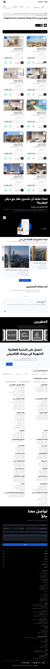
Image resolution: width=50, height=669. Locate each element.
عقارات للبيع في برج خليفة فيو (19, 405)
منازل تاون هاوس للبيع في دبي (42, 401)
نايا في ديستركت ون (44, 496)
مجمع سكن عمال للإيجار (43, 485)
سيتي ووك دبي (18, 374)
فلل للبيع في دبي (45, 400)
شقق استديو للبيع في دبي (43, 386)
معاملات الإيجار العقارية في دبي (42, 487)
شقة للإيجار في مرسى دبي (43, 448)
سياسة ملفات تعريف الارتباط (16, 665)
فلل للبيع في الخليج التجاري (43, 458)
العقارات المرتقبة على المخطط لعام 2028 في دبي (16, 496)
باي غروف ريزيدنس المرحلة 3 (43, 494)
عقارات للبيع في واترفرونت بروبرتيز (19, 409)
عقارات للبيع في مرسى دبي (20, 400)
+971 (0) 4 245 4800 (43, 613)
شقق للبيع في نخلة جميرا (20, 396)
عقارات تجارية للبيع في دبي (43, 409)
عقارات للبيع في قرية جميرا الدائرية (19, 402)
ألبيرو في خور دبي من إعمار (43, 503)
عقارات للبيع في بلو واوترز (43, 472)
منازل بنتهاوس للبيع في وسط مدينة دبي (18, 434)
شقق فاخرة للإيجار (44, 436)
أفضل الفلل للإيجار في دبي (20, 418)
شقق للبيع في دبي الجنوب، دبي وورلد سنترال (17, 392)
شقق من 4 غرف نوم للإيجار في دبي (41, 419)
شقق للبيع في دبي (33, 13)
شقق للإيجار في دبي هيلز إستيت (19, 471)
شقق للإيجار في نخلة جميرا (20, 448)
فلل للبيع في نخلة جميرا (20, 451)
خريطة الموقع (23, 665)
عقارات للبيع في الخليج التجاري (42, 457)
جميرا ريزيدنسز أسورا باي (43, 498)
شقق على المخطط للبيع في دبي (42, 441)
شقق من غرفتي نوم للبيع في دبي (42, 388)
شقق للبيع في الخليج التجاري (42, 455)
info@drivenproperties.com (38, 616)
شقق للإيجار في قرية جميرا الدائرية (19, 479)
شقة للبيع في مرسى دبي (43, 447)
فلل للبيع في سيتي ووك (43, 466)
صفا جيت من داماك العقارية (43, 499)
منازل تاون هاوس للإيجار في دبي (19, 419)
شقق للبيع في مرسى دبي (20, 390)
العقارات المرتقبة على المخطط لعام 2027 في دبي (16, 495)
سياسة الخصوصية (29, 665)
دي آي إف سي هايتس (44, 501)
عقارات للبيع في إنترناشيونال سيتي (19, 465)
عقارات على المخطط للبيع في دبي (42, 442)
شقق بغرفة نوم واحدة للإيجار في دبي (41, 415)
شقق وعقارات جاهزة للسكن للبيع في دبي (17, 441)
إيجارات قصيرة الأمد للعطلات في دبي (18, 428)
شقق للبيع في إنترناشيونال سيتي (19, 462)
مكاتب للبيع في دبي (44, 402)
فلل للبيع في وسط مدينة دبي (20, 458)
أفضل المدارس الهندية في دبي (19, 485)
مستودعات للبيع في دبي (43, 408)
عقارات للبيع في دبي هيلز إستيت (19, 472)
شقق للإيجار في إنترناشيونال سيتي (19, 463)
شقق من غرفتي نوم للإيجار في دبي (42, 416)
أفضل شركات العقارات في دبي (19, 486)
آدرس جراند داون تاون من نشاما (42, 500)
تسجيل (9, 364)
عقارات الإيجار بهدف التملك (43, 486)
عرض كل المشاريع (25, 280)
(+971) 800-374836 (41, 614)
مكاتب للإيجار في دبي (21, 422)
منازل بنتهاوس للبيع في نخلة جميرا (19, 437)
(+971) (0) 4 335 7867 (42, 620)
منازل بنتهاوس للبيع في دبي (43, 404)
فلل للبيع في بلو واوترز (44, 474)
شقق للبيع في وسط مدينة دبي (19, 387)
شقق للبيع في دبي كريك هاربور (19, 388)
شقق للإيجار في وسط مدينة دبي (19, 456)
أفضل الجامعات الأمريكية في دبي (19, 487)
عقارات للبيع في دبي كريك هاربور (42, 480)
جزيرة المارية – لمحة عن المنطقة (40, 382)
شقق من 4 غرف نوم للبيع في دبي (42, 391)
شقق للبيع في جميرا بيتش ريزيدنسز (18, 394)
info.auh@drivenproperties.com (37, 608)
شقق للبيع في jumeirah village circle (21, 13)
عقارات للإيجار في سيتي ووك (20, 416)
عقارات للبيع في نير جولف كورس (19, 408)
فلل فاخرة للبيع (45, 434)
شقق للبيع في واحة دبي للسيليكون (19, 391)
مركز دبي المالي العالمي (7, 374)
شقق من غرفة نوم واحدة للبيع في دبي (41, 387)
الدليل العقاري (22, 490)
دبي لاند (26, 374)
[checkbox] (36, 358)
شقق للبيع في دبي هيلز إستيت (19, 470)
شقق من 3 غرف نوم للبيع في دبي (42, 390)
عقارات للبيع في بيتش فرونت (19, 404)
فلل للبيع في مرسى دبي (43, 451)
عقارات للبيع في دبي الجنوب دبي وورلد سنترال (17, 401)
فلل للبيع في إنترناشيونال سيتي (19, 466)
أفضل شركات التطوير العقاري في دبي (41, 490)
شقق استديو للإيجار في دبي (43, 414)
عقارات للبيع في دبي (40, 13)
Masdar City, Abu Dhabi (25, 382)
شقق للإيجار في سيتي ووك (43, 463)
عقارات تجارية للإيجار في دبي (20, 423)
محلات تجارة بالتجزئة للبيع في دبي (42, 406)
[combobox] (44, 7)
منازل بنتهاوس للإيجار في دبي (19, 414)
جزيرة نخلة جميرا (35, 374)
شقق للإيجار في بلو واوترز (43, 471)
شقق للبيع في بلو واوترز (43, 470)
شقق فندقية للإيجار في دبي (20, 420)
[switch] (28, 7)
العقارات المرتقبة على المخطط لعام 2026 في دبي (16, 494)
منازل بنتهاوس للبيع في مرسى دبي (19, 436)
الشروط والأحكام (35, 665)
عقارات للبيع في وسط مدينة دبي (19, 457)
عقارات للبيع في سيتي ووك (43, 465)
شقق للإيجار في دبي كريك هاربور (42, 479)
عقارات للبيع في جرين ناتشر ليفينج (19, 406)
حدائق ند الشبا (45, 495)
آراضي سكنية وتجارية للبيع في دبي (42, 410)
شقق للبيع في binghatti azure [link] (41, 15)
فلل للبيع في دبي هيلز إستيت (19, 474)
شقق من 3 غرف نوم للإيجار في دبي (41, 418)
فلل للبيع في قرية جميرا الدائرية (19, 481)
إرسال (25, 544)
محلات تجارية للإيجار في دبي (20, 425)
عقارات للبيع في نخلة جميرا (20, 449)
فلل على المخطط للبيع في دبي (42, 443)
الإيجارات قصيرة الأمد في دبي (19, 427)
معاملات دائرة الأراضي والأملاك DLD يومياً (40, 489)
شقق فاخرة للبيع (45, 433)
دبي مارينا (44, 374)
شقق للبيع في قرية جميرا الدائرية (19, 395)
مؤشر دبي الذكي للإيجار (21, 489)
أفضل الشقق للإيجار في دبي (20, 415)
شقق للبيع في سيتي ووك (43, 462)
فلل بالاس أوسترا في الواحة (43, 504)
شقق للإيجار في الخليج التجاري (42, 456)
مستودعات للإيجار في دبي (20, 424)
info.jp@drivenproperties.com (38, 658)
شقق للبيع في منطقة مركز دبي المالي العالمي (17, 386)
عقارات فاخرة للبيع (44, 432)
